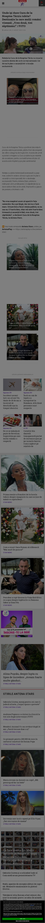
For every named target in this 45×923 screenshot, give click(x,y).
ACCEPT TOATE (22, 918)
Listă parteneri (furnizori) (6, 916)
